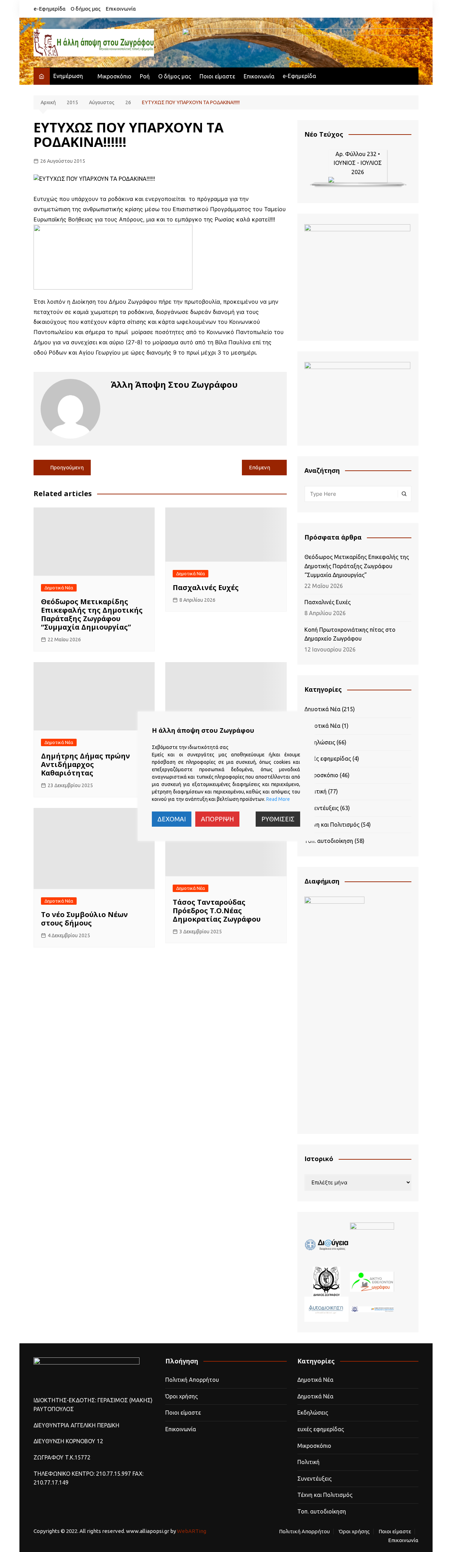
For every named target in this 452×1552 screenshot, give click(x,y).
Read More (278, 799)
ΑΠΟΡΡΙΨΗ (217, 818)
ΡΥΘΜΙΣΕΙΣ (278, 818)
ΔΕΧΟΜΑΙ (171, 818)
